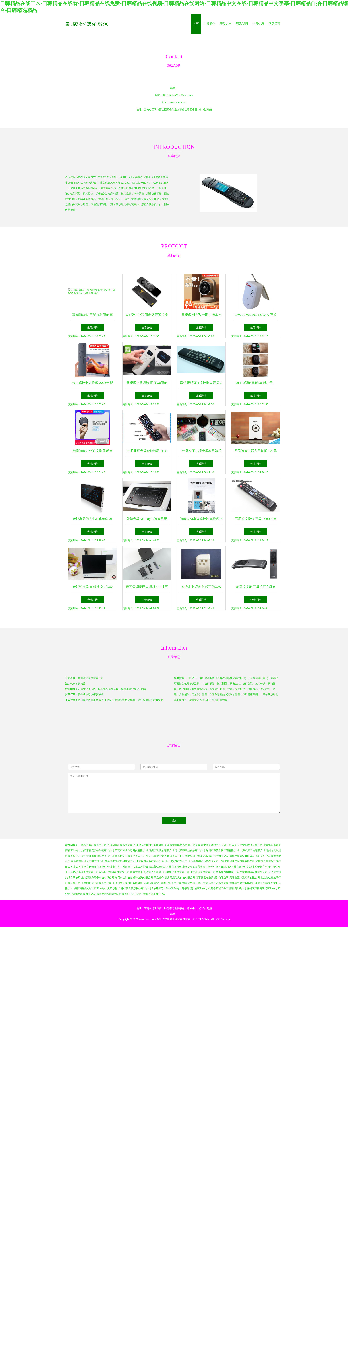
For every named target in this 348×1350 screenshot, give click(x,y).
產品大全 (225, 23)
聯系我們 (242, 23)
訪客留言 (274, 23)
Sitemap (225, 919)
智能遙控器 (163, 919)
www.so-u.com (177, 102)
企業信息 (258, 23)
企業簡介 (209, 23)
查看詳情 (92, 327)
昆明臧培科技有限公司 (87, 23)
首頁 (196, 23)
